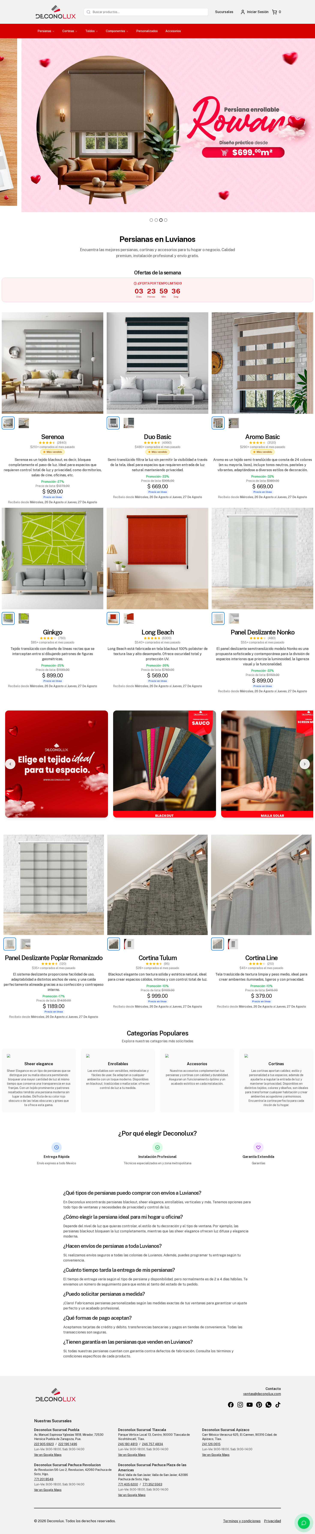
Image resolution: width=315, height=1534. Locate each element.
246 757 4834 (152, 1444)
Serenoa (52, 437)
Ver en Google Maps (48, 1455)
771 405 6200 (128, 1484)
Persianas (44, 31)
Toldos (90, 31)
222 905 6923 (44, 1444)
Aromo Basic (262, 437)
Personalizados (147, 31)
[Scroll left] (10, 764)
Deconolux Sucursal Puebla (56, 1430)
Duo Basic (157, 437)
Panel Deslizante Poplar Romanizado (54, 958)
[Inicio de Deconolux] (55, 11)
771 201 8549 (43, 1479)
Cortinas (68, 31)
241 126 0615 (211, 1444)
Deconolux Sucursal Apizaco (225, 1430)
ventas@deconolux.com (262, 1394)
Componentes (115, 31)
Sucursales (224, 12)
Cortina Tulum (157, 958)
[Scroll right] (305, 764)
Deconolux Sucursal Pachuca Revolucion (67, 1465)
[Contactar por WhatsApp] (304, 1523)
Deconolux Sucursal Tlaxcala (142, 1430)
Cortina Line (261, 958)
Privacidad (272, 1521)
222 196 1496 (67, 1444)
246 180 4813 (128, 1444)
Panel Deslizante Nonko (262, 632)
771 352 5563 (152, 1484)
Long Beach (157, 632)
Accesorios (173, 31)
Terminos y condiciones (242, 1521)
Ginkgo (52, 632)
